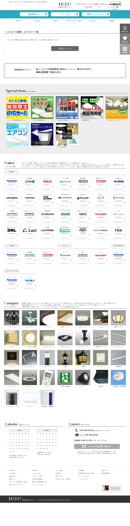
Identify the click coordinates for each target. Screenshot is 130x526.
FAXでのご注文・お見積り (74, 21)
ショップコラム (83, 479)
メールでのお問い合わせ (99, 446)
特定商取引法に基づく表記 (86, 473)
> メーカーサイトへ (12, 189)
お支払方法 (12, 476)
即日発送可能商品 (37, 479)
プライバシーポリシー (85, 476)
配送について (13, 479)
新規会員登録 (88, 7)
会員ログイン (105, 470)
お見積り (55, 21)
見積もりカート (65, 48)
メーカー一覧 (36, 473)
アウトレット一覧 (37, 484)
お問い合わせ (92, 21)
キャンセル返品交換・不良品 (18, 482)
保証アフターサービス (16, 484)
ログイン (99, 7)
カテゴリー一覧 (36, 476)
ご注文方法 (37, 21)
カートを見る (111, 7)
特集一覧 (34, 470)
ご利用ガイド (18, 21)
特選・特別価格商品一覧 (39, 482)
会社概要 (111, 21)
